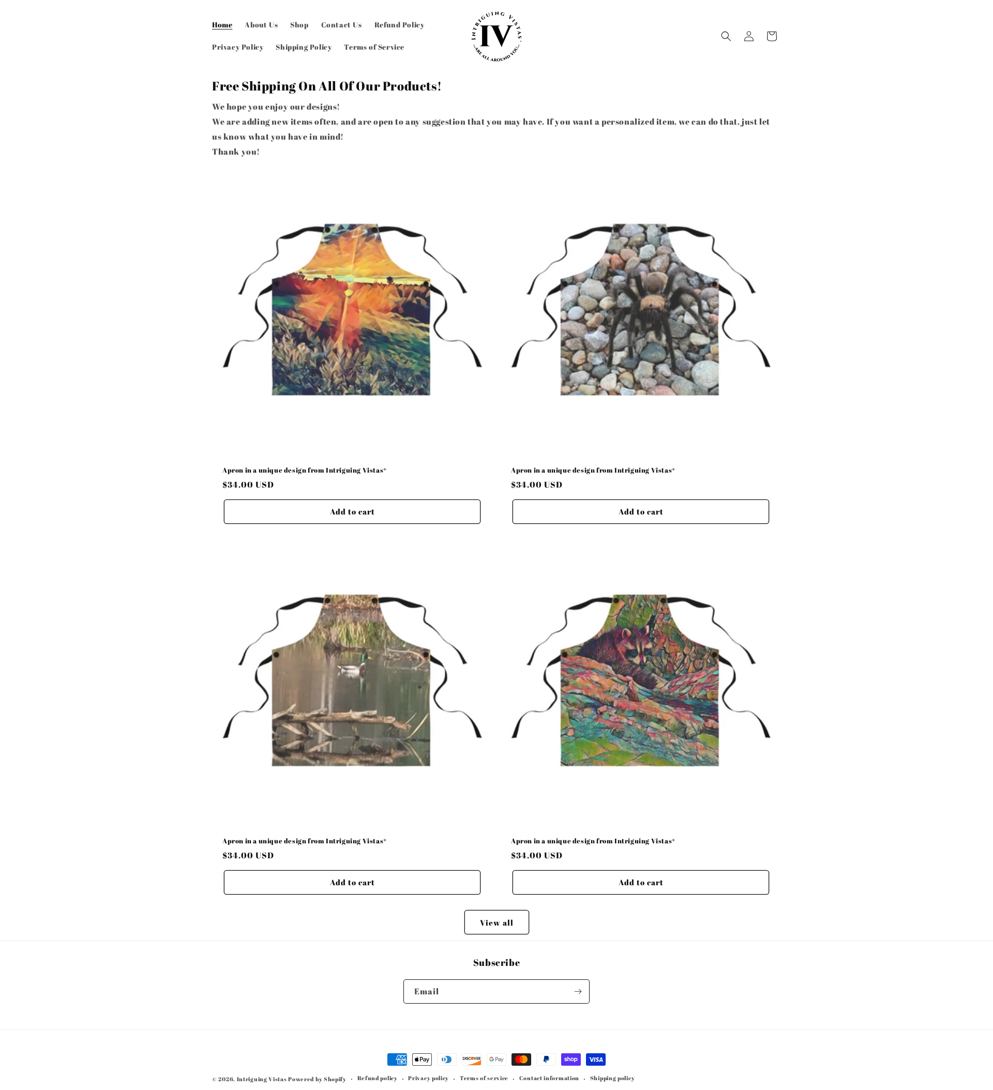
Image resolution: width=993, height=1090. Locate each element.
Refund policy (377, 1078)
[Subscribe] (577, 991)
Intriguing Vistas (262, 1079)
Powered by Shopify (317, 1079)
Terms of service (484, 1078)
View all (497, 922)
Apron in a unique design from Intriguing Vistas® (304, 470)
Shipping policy (612, 1078)
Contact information (549, 1078)
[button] (726, 36)
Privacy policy (428, 1078)
